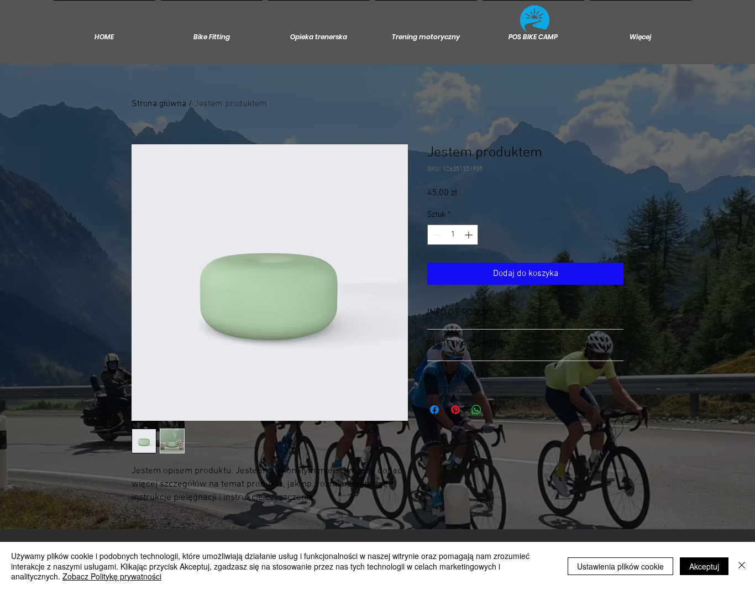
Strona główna (159, 103)
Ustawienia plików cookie (620, 566)
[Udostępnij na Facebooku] (434, 409)
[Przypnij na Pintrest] (455, 409)
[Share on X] (497, 409)
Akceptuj (704, 566)
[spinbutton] (453, 234)
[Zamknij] (741, 566)
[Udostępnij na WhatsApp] (476, 409)
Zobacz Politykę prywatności (111, 576)
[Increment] (469, 234)
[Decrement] (436, 234)
